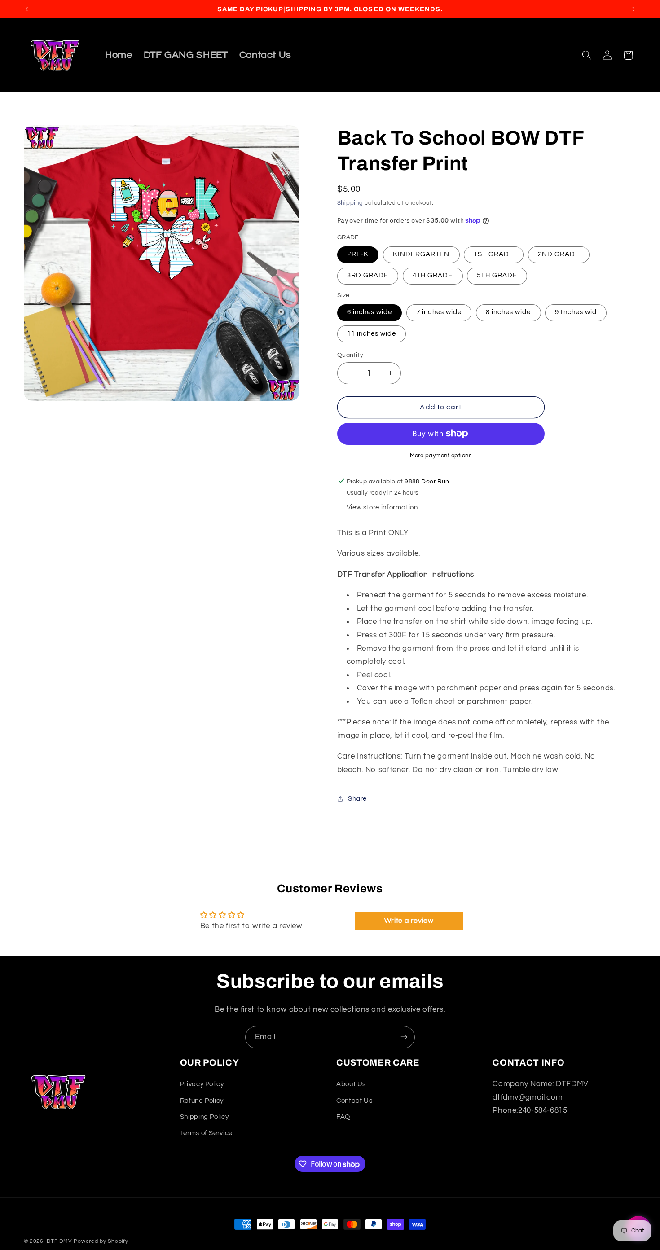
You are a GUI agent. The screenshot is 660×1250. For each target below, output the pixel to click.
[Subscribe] (404, 1037)
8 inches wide (508, 312)
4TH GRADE (433, 275)
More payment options (441, 456)
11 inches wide (371, 333)
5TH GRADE (497, 275)
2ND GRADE (559, 254)
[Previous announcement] (26, 9)
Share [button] (357, 798)
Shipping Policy (204, 1117)
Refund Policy (202, 1100)
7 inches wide (439, 312)
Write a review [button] (409, 921)
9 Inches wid (576, 312)
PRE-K (358, 254)
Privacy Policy (202, 1084)
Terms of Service (206, 1133)
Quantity (350, 354)
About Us (351, 1084)
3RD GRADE (367, 275)
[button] (586, 55)
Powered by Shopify (101, 1241)
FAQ (343, 1117)
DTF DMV (59, 1241)
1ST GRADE (493, 254)
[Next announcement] (633, 9)
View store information (382, 507)
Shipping (350, 203)
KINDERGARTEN (421, 254)
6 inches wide (369, 312)
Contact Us (354, 1100)
